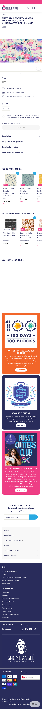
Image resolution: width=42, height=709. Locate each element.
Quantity (5, 104)
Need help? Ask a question (12, 152)
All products (6, 584)
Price (4, 78)
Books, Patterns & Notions (10, 581)
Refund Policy (6, 605)
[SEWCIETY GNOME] (21, 394)
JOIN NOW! (21, 425)
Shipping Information (8, 602)
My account (5, 617)
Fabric (4, 574)
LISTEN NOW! (21, 490)
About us (5, 595)
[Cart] (33, 7)
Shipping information (10, 147)
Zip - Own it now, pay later (10, 614)
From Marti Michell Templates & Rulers (14, 577)
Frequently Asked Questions (10, 599)
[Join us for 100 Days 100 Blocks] (21, 331)
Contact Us (5, 592)
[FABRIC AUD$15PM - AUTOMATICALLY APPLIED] (20, 2)
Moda (4, 27)
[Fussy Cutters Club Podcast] (21, 449)
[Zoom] (38, 68)
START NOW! (21, 370)
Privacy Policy (6, 611)
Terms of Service (7, 608)
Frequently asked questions (12, 141)
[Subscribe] (33, 517)
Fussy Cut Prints (24, 213)
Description (6, 136)
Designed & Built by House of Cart (20, 704)
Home (3, 14)
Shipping (4, 123)
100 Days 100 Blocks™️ (9, 571)
